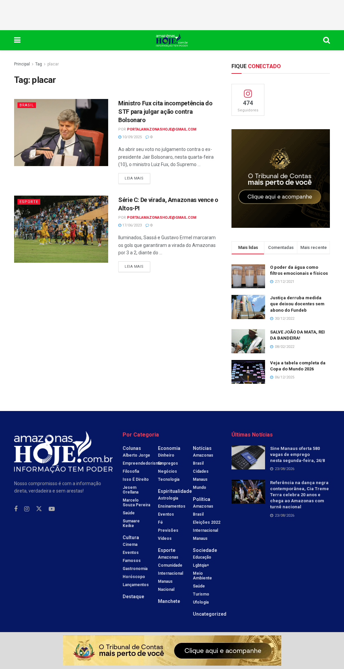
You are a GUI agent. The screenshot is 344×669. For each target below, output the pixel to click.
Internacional (170, 573)
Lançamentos (136, 584)
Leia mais (137, 177)
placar (53, 64)
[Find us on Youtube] (52, 509)
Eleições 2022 (206, 522)
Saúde (129, 513)
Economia (169, 448)
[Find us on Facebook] (15, 509)
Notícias (202, 448)
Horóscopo (134, 576)
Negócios (167, 471)
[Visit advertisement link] (280, 178)
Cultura (131, 537)
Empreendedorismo (142, 463)
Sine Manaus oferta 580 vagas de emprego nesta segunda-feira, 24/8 (297, 454)
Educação (202, 557)
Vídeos (165, 538)
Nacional (166, 589)
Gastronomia (135, 568)
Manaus (165, 581)
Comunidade (170, 565)
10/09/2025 (131, 137)
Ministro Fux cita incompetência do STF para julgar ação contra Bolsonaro (165, 111)
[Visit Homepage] (172, 40)
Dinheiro (166, 455)
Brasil (26, 105)
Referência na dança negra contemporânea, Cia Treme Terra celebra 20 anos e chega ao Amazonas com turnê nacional (299, 495)
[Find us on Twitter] (39, 509)
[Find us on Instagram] (26, 509)
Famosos (132, 560)
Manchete (169, 601)
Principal (22, 64)
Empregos (168, 463)
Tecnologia (168, 479)
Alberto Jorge (136, 455)
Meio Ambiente (202, 575)
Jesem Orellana (130, 490)
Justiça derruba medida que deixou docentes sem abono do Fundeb (297, 303)
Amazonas (168, 557)
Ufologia (201, 602)
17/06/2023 (131, 225)
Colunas (132, 448)
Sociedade (205, 550)
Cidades (201, 471)
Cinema (130, 544)
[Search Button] (326, 40)
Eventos (131, 552)
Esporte (28, 202)
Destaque (133, 596)
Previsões (168, 530)
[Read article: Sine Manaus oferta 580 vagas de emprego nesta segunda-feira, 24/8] (248, 458)
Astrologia (168, 498)
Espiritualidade (175, 491)
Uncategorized (209, 614)
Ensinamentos (171, 506)
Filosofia (131, 471)
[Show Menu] (17, 40)
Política (201, 499)
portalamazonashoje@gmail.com (162, 129)
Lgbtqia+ (201, 565)
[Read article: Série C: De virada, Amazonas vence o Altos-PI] (61, 229)
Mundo (199, 487)
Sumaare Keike (131, 523)
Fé (160, 522)
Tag (38, 64)
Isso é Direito (136, 479)
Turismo (201, 594)
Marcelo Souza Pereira (136, 502)
